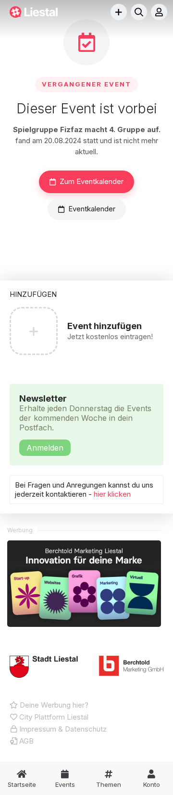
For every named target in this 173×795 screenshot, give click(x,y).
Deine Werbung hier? (53, 704)
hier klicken (112, 494)
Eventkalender (91, 208)
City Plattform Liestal (52, 717)
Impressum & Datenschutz (62, 729)
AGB (25, 741)
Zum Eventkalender (92, 181)
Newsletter (85, 423)
